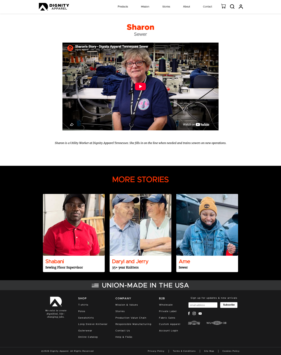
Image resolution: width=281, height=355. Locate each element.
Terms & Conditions (184, 351)
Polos (81, 311)
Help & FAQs (124, 337)
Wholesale (166, 305)
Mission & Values (126, 305)
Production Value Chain (131, 318)
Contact (207, 6)
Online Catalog (88, 337)
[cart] (223, 6)
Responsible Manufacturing (133, 324)
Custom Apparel (170, 324)
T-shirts (83, 305)
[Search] (232, 6)
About (186, 6)
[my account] (241, 6)
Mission (145, 6)
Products (123, 6)
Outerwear (85, 331)
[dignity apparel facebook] (189, 314)
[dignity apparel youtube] (200, 314)
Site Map (209, 351)
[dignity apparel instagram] (194, 314)
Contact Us (122, 331)
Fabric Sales (167, 318)
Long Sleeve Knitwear (93, 324)
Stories (166, 6)
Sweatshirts (86, 318)
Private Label (168, 311)
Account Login (168, 331)
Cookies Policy (231, 351)
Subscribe (229, 304)
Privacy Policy (156, 351)
